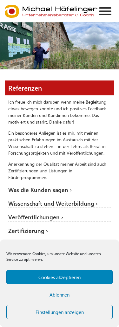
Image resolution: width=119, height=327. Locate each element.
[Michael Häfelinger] (51, 11)
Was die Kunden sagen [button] (39, 189)
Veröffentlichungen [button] (34, 217)
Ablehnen (59, 295)
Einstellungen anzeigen (60, 312)
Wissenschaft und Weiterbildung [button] (52, 203)
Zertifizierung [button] (27, 230)
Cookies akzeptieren (59, 277)
